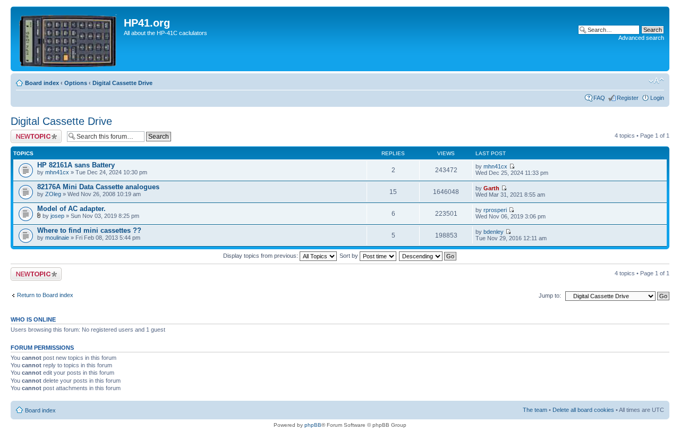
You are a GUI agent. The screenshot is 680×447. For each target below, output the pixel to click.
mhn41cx (57, 172)
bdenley (493, 232)
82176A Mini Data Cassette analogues (98, 187)
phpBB (312, 425)
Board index (42, 83)
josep (57, 216)
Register (628, 98)
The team (535, 410)
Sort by (349, 255)
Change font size (656, 81)
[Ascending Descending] (428, 255)
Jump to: (550, 295)
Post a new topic (32, 133)
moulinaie (57, 237)
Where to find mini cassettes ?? (89, 230)
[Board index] (68, 39)
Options (75, 83)
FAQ (599, 98)
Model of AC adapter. (71, 209)
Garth (491, 188)
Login (657, 98)
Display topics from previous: (261, 255)
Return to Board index (45, 295)
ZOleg (53, 194)
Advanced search (641, 38)
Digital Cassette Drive (122, 83)
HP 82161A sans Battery (76, 165)
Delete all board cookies (583, 410)
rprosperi (495, 210)
